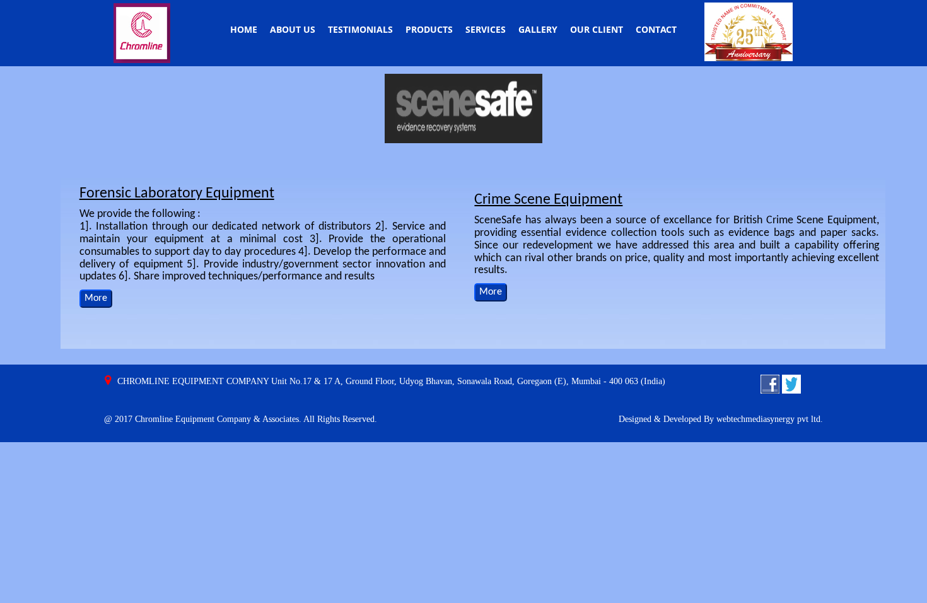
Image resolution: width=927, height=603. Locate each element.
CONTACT (656, 29)
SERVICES (485, 29)
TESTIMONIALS (360, 29)
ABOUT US (292, 29)
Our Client (596, 29)
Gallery (537, 29)
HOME (243, 29)
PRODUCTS (429, 29)
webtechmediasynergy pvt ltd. (769, 419)
